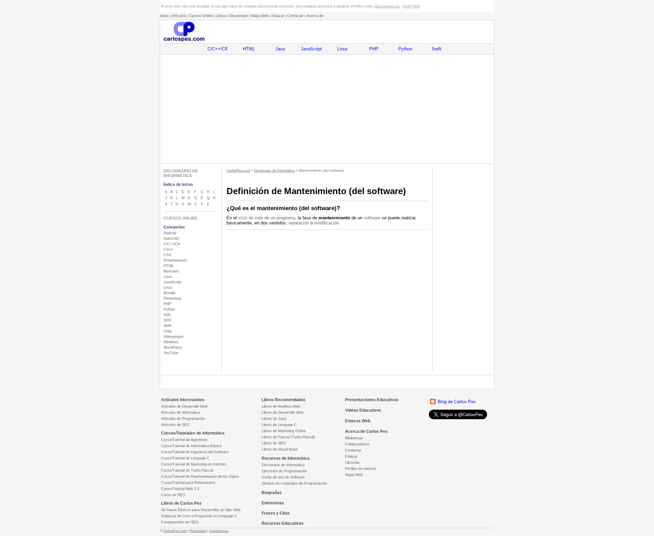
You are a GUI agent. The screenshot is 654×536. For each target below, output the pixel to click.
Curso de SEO (173, 495)
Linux (342, 48)
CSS (167, 255)
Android (170, 233)
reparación (299, 222)
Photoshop (172, 298)
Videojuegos (174, 336)
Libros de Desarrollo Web (282, 412)
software (372, 217)
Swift (436, 48)
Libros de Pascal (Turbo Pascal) (288, 437)
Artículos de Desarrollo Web (184, 406)
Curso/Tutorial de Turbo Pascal (187, 470)
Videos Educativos (363, 410)
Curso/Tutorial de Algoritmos (184, 440)
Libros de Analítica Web (281, 406)
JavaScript (311, 48)
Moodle (169, 293)
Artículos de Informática (180, 412)
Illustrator (171, 271)
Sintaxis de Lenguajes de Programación (294, 483)
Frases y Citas (276, 513)
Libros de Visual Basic (280, 449)
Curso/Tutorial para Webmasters (188, 482)
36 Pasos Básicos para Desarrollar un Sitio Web (200, 510)
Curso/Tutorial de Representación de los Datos (200, 476)
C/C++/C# (217, 48)
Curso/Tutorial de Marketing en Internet (193, 464)
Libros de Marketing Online (284, 431)
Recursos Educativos (282, 523)
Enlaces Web (357, 421)
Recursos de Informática (286, 458)
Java (280, 48)
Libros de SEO (274, 443)
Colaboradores (357, 444)
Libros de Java (274, 418)
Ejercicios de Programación (284, 471)
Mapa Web (259, 16)
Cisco (168, 249)
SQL (167, 315)
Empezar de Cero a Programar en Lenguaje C (199, 516)
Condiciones (219, 531)
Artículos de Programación (183, 418)
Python (405, 48)
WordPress (173, 347)
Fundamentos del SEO (180, 522)
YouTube (171, 353)
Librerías (352, 462)
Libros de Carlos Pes (181, 503)
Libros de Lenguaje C (279, 425)
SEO (167, 320)
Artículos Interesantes (182, 399)
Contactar (295, 16)
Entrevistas (273, 503)
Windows (171, 342)
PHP (373, 48)
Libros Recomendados (284, 399)
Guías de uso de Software (283, 477)
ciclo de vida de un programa (266, 217)
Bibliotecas (354, 438)
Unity (168, 331)
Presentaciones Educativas (372, 399)
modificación (326, 222)
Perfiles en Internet (360, 469)
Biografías (272, 492)
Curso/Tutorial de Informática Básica (191, 446)
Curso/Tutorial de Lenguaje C (185, 458)
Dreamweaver (175, 260)
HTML (249, 48)
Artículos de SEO (175, 425)
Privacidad (198, 531)
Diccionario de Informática (274, 170)
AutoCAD (171, 238)
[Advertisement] (327, 109)
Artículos (178, 16)
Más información (387, 6)
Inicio (164, 16)
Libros (221, 16)
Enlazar (277, 16)
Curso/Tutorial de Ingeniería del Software (195, 452)
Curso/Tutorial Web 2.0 (180, 489)
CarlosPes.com (238, 170)
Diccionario (238, 16)
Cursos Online (201, 16)
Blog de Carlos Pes (457, 401)
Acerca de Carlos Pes (366, 431)
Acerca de (315, 16)
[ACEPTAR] (411, 6)
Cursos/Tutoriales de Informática (192, 433)
